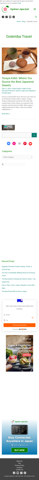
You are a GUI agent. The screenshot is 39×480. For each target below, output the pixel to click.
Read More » (6, 114)
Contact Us (19, 469)
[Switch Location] (32, 318)
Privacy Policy (19, 465)
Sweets (18, 91)
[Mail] (19, 143)
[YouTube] (10, 17)
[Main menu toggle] (34, 9)
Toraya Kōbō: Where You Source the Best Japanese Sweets (18, 82)
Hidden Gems (26, 88)
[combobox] (19, 315)
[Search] (34, 135)
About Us (19, 461)
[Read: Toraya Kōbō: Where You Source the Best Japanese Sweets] (19, 60)
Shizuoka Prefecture (8, 91)
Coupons (19, 467)
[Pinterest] (13, 17)
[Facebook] (3, 17)
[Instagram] (6, 17)
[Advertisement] (19, 395)
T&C (19, 463)
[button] (36, 16)
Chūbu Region (16, 88)
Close (19, 3)
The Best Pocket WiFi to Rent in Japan (14, 291)
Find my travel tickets (19, 325)
